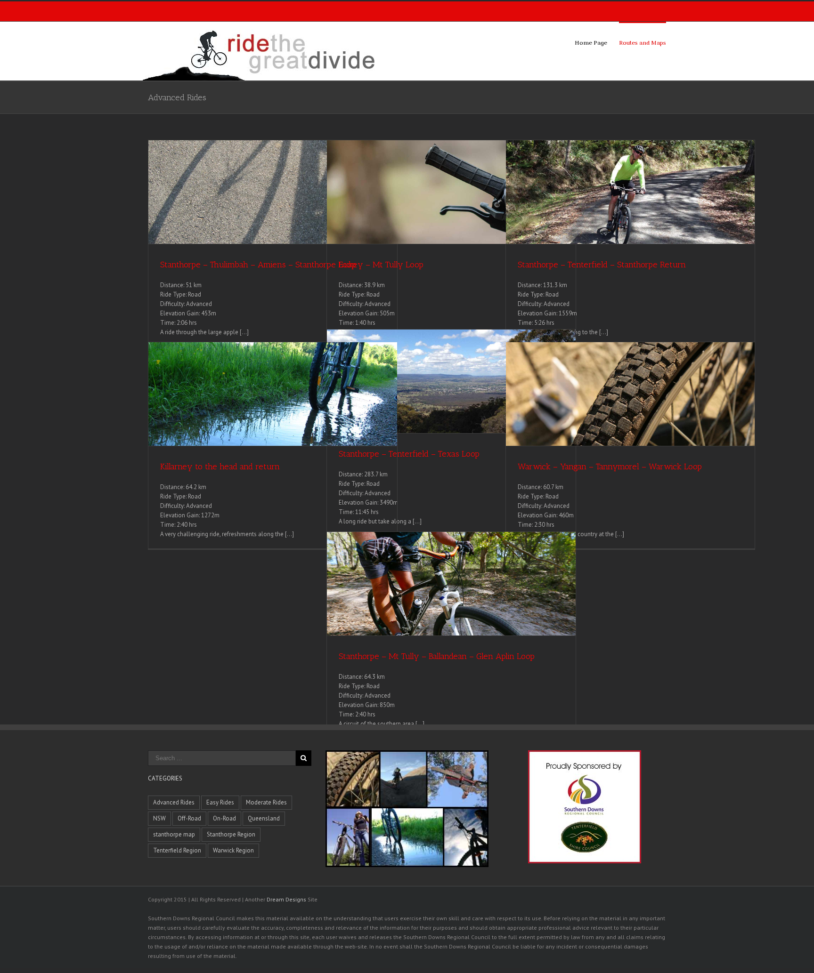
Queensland (264, 818)
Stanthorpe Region (231, 834)
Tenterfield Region (177, 850)
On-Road (224, 818)
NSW (159, 818)
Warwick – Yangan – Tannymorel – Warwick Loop (610, 466)
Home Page (591, 42)
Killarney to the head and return (220, 466)
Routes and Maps (642, 42)
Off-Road (189, 818)
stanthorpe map (174, 834)
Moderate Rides (266, 802)
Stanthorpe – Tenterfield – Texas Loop (409, 454)
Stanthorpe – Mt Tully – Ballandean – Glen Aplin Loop (437, 656)
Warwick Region (233, 850)
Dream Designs (286, 899)
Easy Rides (220, 802)
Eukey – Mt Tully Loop (381, 264)
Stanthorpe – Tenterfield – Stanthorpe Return (602, 264)
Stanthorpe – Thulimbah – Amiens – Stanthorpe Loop (258, 264)
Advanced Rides (174, 802)
